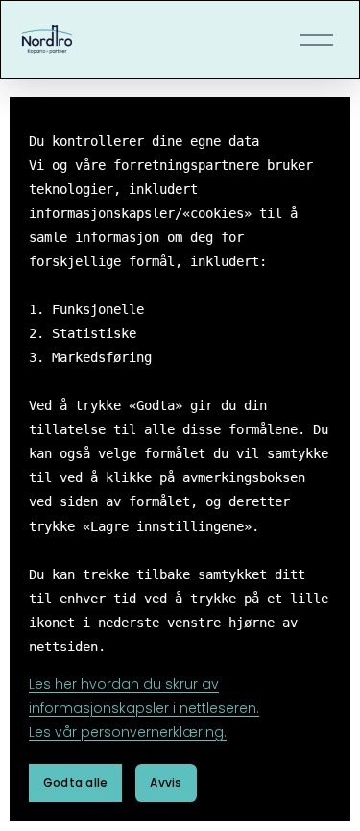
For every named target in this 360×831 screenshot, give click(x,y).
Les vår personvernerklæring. (128, 732)
